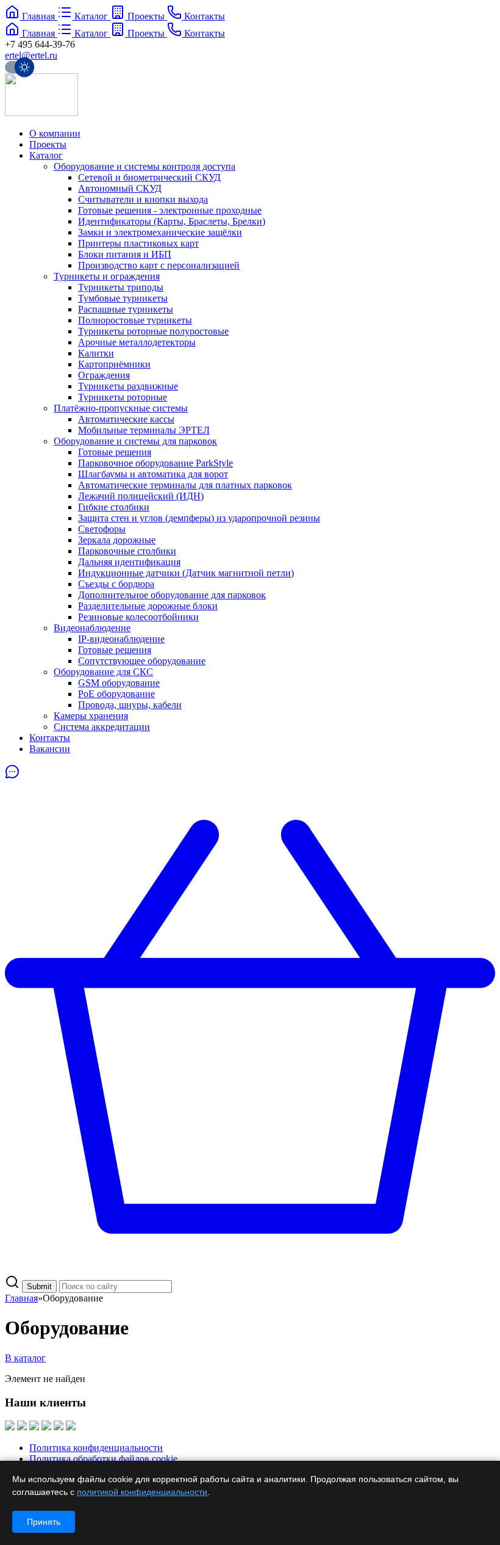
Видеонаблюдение (92, 628)
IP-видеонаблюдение (121, 639)
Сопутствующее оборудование (141, 661)
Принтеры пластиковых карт (138, 243)
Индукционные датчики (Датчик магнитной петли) (186, 573)
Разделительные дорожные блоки (148, 606)
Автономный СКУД (120, 188)
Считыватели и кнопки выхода (143, 199)
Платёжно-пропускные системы (121, 408)
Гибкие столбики (113, 507)
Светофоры (102, 529)
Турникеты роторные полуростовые (153, 331)
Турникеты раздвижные (128, 386)
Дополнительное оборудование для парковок (172, 595)
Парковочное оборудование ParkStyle (155, 463)
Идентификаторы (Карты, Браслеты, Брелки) (171, 221)
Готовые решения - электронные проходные (170, 210)
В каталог (25, 1358)
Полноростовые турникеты (135, 320)
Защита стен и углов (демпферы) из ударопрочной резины (199, 518)
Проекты (47, 144)
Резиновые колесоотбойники (138, 617)
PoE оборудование (116, 694)
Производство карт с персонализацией (159, 265)
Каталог (46, 155)
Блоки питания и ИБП (124, 254)
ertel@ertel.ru (31, 55)
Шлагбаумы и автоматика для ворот (153, 474)
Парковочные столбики (127, 551)
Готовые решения (114, 452)
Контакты (49, 738)
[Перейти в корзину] (250, 1269)
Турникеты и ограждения (107, 276)
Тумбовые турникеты (123, 298)
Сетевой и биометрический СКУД (149, 177)
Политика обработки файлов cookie (103, 1458)
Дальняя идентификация (129, 562)
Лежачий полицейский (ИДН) (141, 496)
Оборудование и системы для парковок (135, 441)
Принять (43, 1522)
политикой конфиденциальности (142, 1492)
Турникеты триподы (120, 287)
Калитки (96, 353)
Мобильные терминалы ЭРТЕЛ (144, 430)
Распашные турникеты (125, 309)
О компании (54, 133)
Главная (21, 1298)
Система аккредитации (102, 727)
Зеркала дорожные (116, 540)
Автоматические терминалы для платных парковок (185, 485)
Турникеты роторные (122, 397)
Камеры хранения (91, 716)
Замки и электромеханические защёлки (160, 232)
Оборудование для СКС (103, 672)
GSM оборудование (119, 683)
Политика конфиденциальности (96, 1447)
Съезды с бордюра (116, 584)
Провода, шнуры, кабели (130, 705)
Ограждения (104, 375)
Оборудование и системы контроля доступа (144, 166)
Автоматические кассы (126, 419)
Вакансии (49, 749)
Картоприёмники (114, 364)
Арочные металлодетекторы (137, 342)
